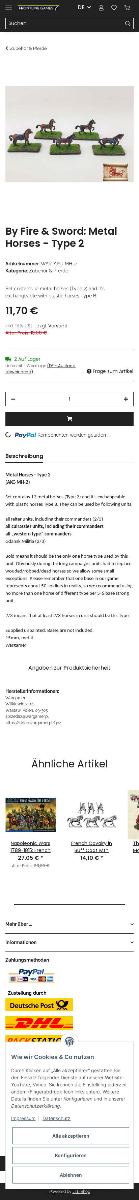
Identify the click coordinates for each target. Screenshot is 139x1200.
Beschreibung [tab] (24, 456)
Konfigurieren (71, 1155)
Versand (57, 325)
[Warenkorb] (127, 7)
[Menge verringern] (13, 399)
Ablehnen (71, 1175)
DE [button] (81, 7)
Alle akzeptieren (70, 1136)
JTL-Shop (81, 1191)
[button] (101, 7)
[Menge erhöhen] (125, 399)
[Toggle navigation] (8, 4)
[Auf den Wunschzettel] (119, 83)
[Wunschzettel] (114, 7)
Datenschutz (57, 1118)
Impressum (23, 1118)
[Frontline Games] (38, 7)
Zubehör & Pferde (48, 270)
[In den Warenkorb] (10, 66)
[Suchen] (128, 23)
